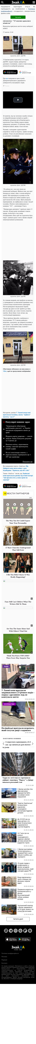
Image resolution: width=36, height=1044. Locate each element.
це (7, 78)
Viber (4, 371)
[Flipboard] (25, 931)
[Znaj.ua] (18, 2)
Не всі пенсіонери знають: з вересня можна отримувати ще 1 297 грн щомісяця (18, 454)
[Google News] (20, 931)
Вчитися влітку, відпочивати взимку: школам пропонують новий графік (17, 446)
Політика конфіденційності (10, 953)
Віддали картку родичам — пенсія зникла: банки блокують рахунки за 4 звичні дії (19, 438)
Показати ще (27, 461)
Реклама (4, 956)
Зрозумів (18, 17)
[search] (2, 2)
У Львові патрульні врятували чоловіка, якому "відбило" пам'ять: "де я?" (17, 414)
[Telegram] (11, 931)
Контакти (4, 963)
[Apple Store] (11, 939)
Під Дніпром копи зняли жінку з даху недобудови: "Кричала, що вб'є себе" (16, 468)
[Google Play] (24, 939)
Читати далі (18, 919)
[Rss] (6, 931)
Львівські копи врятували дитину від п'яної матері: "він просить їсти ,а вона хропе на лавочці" (18, 476)
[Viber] (16, 931)
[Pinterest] (30, 931)
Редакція (4, 960)
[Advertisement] (18, 240)
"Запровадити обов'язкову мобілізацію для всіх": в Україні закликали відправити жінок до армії (18, 429)
